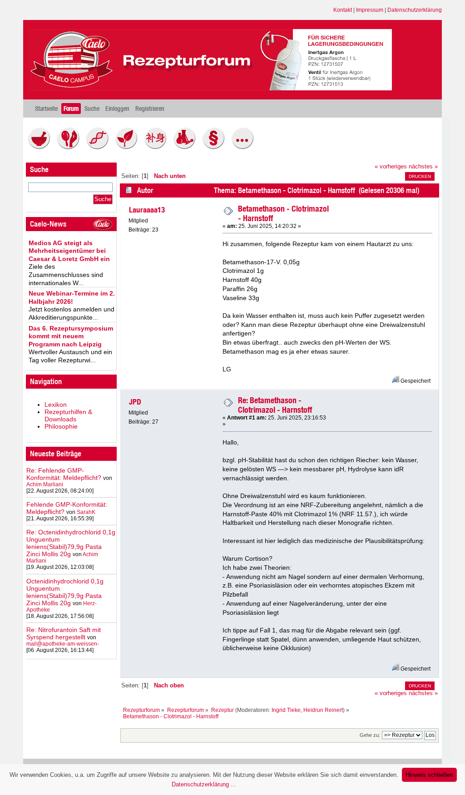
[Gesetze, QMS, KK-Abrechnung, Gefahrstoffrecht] (215, 147)
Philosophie (61, 426)
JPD (135, 401)
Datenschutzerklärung (414, 10)
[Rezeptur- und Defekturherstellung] (41, 147)
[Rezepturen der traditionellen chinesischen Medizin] (157, 147)
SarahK (86, 512)
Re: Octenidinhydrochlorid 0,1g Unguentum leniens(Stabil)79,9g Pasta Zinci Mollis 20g (70, 543)
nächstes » (423, 166)
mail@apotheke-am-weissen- (62, 644)
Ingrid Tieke (286, 710)
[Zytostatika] (99, 147)
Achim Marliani (44, 484)
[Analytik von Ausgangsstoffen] (186, 147)
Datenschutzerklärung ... (204, 784)
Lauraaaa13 (147, 209)
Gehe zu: (370, 735)
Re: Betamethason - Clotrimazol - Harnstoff (275, 405)
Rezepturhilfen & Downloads (68, 415)
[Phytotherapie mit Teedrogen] (128, 147)
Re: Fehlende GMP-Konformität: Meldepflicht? (63, 474)
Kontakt (342, 10)
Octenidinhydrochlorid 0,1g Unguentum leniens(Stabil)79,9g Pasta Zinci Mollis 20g (65, 592)
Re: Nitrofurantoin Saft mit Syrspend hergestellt (63, 633)
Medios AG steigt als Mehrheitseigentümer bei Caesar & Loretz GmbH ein (69, 250)
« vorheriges (391, 166)
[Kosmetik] (70, 147)
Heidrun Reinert (323, 710)
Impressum (369, 10)
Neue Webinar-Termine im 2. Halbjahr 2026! (72, 297)
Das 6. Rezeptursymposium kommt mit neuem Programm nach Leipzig (71, 336)
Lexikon (56, 404)
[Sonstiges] (244, 147)
